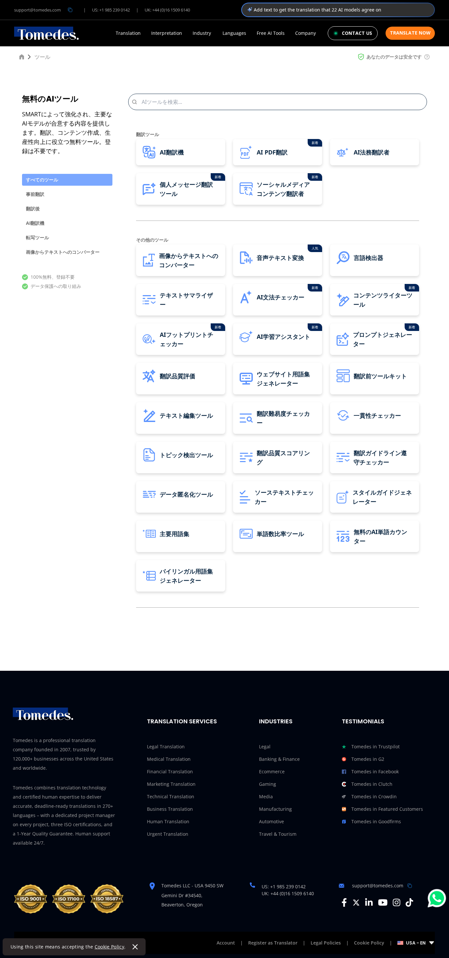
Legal (265, 746)
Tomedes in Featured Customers (387, 809)
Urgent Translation (167, 834)
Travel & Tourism (277, 834)
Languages (234, 33)
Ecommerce (272, 771)
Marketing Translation (171, 784)
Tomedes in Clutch (371, 784)
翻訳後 (33, 208)
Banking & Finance (279, 759)
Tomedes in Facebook (375, 771)
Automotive (271, 821)
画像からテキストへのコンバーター (63, 252)
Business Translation (170, 809)
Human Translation (168, 821)
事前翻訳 (35, 194)
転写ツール (37, 237)
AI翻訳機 (35, 223)
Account (226, 943)
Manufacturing (275, 809)
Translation (128, 33)
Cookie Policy (110, 947)
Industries (276, 721)
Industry (202, 33)
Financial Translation (170, 771)
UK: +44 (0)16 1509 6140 (167, 10)
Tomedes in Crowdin (374, 796)
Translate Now (410, 33)
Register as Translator (272, 943)
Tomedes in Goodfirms (376, 821)
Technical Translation (170, 796)
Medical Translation (169, 759)
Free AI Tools (271, 33)
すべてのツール (42, 179)
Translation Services (182, 721)
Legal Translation (166, 746)
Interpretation (166, 33)
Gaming (267, 784)
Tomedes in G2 (367, 759)
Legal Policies (326, 943)
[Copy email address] (70, 10)
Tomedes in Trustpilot (375, 746)
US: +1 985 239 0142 (111, 10)
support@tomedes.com (37, 10)
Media (266, 796)
